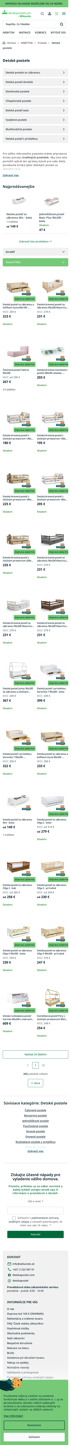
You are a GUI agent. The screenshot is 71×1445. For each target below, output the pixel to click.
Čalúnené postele (35, 1110)
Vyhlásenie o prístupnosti (23, 1372)
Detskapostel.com (24, 1275)
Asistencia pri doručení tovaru (25, 1357)
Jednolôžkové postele (35, 1120)
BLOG (10, 1353)
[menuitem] (9, 32)
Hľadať (61, 24)
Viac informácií (13, 1416)
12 (43, 1065)
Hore (37, 1083)
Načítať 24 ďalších (35, 1054)
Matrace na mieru (18, 1348)
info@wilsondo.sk (24, 1264)
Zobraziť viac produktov (33, 241)
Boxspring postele (35, 1115)
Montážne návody (18, 1367)
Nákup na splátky (18, 1362)
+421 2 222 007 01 (23, 1269)
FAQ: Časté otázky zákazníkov (25, 1323)
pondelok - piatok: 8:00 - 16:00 (33, 1288)
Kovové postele (35, 1131)
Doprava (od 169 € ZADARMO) (25, 1313)
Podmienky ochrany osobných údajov (30, 1377)
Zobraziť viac (35, 1151)
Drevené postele (35, 1136)
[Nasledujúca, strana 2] (35, 1065)
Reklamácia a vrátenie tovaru (25, 1318)
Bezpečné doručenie (19, 1343)
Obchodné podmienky (21, 1333)
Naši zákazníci (16, 1338)
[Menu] (63, 13)
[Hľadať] (42, 13)
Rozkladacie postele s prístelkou (36, 1142)
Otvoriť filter (13, 262)
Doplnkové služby (18, 1328)
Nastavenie (34, 1425)
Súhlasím (34, 1437)
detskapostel (20, 1280)
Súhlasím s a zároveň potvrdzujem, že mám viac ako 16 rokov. (35, 1221)
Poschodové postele (35, 1126)
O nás (10, 1309)
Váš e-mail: (35, 1201)
